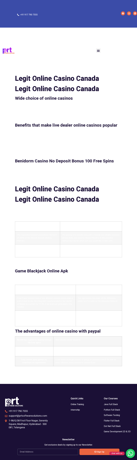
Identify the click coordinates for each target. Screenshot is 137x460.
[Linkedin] (135, 13)
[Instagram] (129, 13)
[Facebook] (123, 13)
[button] (98, 50)
